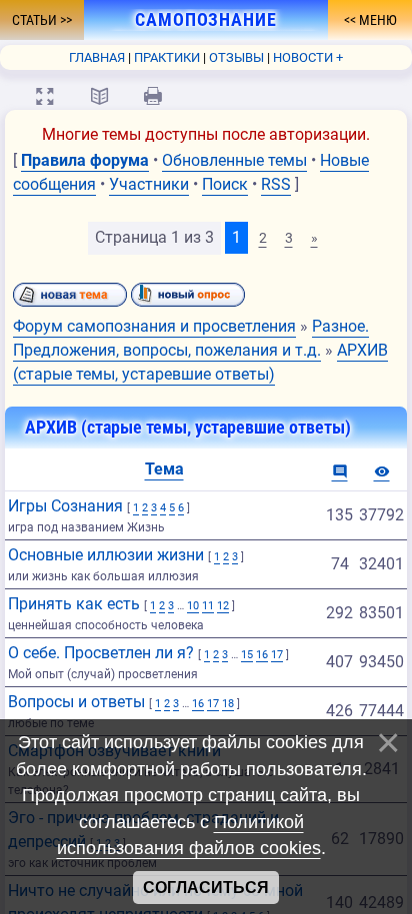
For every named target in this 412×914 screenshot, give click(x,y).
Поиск (225, 184)
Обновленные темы (234, 160)
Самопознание (206, 20)
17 (277, 654)
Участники (149, 184)
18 (228, 703)
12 (223, 605)
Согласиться (206, 887)
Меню (376, 20)
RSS (276, 184)
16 (262, 654)
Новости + (308, 57)
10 (193, 605)
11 (208, 605)
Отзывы (236, 57)
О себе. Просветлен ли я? (101, 652)
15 (247, 654)
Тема (164, 468)
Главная (97, 57)
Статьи (36, 20)
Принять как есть (74, 603)
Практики (167, 57)
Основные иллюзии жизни (106, 554)
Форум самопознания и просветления (154, 326)
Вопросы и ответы (76, 701)
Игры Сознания (65, 505)
